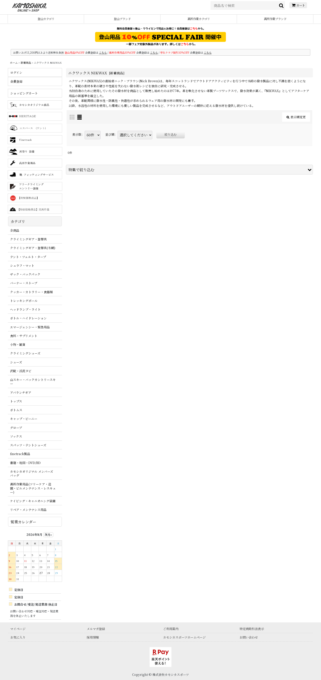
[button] (189, 170)
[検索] (281, 5)
